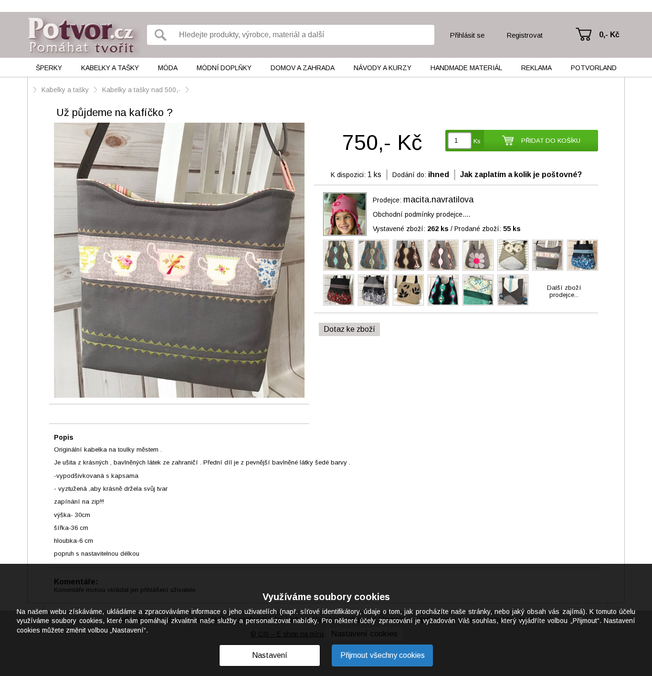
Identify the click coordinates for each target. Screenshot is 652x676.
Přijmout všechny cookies (382, 655)
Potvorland (594, 68)
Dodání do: (409, 175)
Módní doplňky (224, 68)
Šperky (49, 68)
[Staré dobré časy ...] (338, 255)
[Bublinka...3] (582, 255)
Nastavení (269, 655)
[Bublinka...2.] (338, 290)
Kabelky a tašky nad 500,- (141, 90)
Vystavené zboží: (411, 228)
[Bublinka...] (373, 290)
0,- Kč (609, 35)
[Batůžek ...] (478, 290)
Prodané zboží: (487, 228)
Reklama (536, 68)
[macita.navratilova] (345, 214)
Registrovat (524, 35)
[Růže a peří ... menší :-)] (512, 255)
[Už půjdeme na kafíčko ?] (179, 261)
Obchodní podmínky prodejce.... (421, 214)
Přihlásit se (467, 35)
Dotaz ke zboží (349, 329)
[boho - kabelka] (408, 290)
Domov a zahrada (303, 68)
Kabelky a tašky (110, 68)
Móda (168, 68)
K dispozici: (348, 175)
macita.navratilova (438, 199)
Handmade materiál (466, 68)
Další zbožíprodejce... (564, 291)
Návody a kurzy (382, 68)
